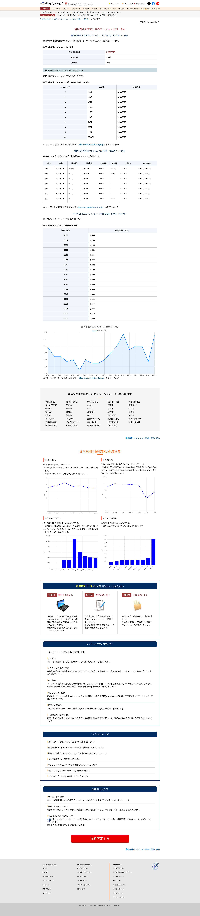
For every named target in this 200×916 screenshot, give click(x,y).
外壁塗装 (121, 8)
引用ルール (46, 885)
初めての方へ (115, 3)
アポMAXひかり (118, 893)
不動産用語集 (47, 889)
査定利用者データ (93, 12)
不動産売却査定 (47, 12)
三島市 (111, 405)
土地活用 (86, 8)
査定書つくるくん (118, 889)
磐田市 (111, 408)
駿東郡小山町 (51, 425)
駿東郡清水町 (113, 421)
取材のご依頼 (81, 889)
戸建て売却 (72, 15)
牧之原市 (70, 418)
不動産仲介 (112, 15)
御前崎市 (111, 415)
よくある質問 (128, 3)
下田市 (131, 411)
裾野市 (48, 415)
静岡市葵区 (50, 401)
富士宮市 (132, 405)
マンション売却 (48, 15)
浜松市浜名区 (134, 401)
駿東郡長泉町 (134, 421)
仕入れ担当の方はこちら (84, 872)
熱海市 (90, 405)
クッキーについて (48, 881)
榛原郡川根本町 (93, 425)
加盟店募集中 (140, 3)
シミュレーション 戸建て (111, 12)
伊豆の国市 (50, 418)
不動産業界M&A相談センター (122, 872)
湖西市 (69, 415)
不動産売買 (101, 15)
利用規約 (45, 872)
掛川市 (48, 411)
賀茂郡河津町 (113, 418)
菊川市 (131, 415)
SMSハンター (117, 881)
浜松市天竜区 (51, 405)
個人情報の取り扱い (49, 876)
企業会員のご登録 (82, 868)
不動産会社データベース (135, 8)
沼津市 (69, 405)
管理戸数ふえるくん (119, 885)
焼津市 (131, 408)
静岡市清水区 (92, 401)
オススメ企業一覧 (62, 12)
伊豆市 (90, 415)
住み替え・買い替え (86, 15)
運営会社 (45, 868)
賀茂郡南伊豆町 (135, 418)
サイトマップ (47, 893)
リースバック (76, 8)
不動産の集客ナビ (118, 876)
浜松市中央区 (113, 401)
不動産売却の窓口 (118, 868)
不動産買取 (56, 8)
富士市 (90, 408)
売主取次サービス (82, 876)
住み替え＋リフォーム (108, 8)
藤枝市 (69, 411)
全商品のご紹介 (81, 881)
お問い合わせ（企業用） (84, 885)
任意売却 (66, 8)
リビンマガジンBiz (119, 897)
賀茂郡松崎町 (51, 421)
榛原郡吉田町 (72, 425)
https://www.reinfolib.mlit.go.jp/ (91, 144)
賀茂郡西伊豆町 (72, 421)
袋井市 (111, 411)
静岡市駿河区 (72, 401)
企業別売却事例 (77, 12)
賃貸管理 (95, 8)
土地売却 (61, 15)
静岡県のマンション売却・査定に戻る (144, 438)
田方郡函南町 (92, 421)
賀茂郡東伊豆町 (93, 418)
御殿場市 (91, 411)
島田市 (69, 408)
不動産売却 (45, 8)
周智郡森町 (112, 425)
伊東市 (48, 408)
